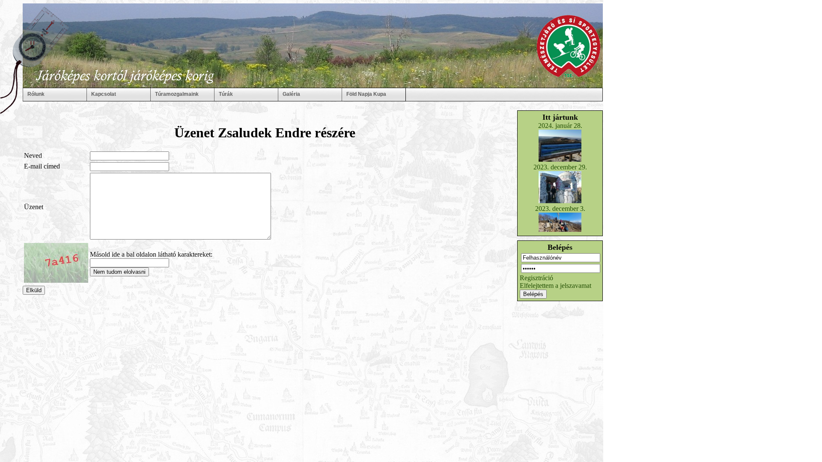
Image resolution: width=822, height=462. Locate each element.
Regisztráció (536, 277)
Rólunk (36, 94)
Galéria (291, 94)
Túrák (226, 94)
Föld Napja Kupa (366, 94)
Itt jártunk (560, 117)
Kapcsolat (103, 94)
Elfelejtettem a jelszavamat (555, 285)
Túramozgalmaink (177, 94)
